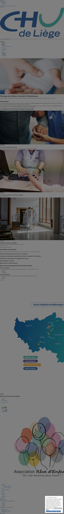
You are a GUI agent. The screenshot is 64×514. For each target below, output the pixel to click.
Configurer (58, 511)
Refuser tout (54, 511)
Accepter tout (48, 511)
